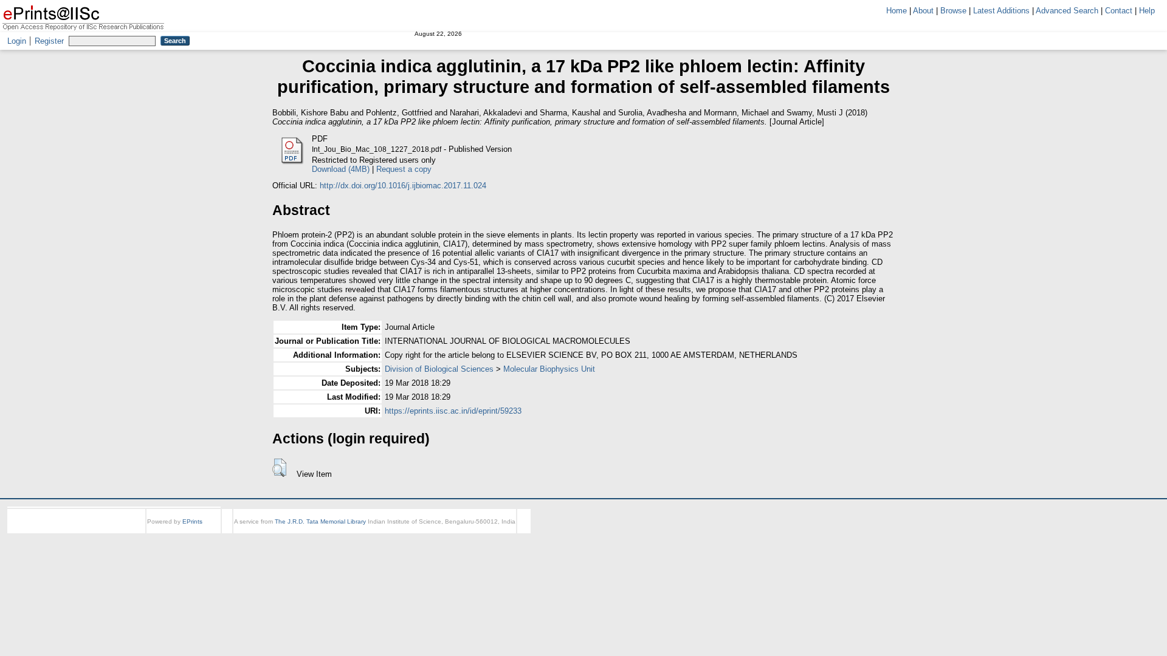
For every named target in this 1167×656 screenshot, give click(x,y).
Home (896, 10)
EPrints (192, 521)
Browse (953, 10)
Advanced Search (1067, 10)
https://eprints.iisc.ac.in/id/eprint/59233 (453, 410)
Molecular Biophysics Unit (549, 369)
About (923, 10)
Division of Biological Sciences (439, 369)
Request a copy (404, 169)
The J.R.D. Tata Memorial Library (320, 521)
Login (16, 41)
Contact (1118, 10)
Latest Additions (1001, 10)
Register (49, 41)
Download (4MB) (341, 169)
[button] (279, 468)
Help (1147, 10)
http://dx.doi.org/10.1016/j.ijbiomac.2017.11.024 (403, 185)
